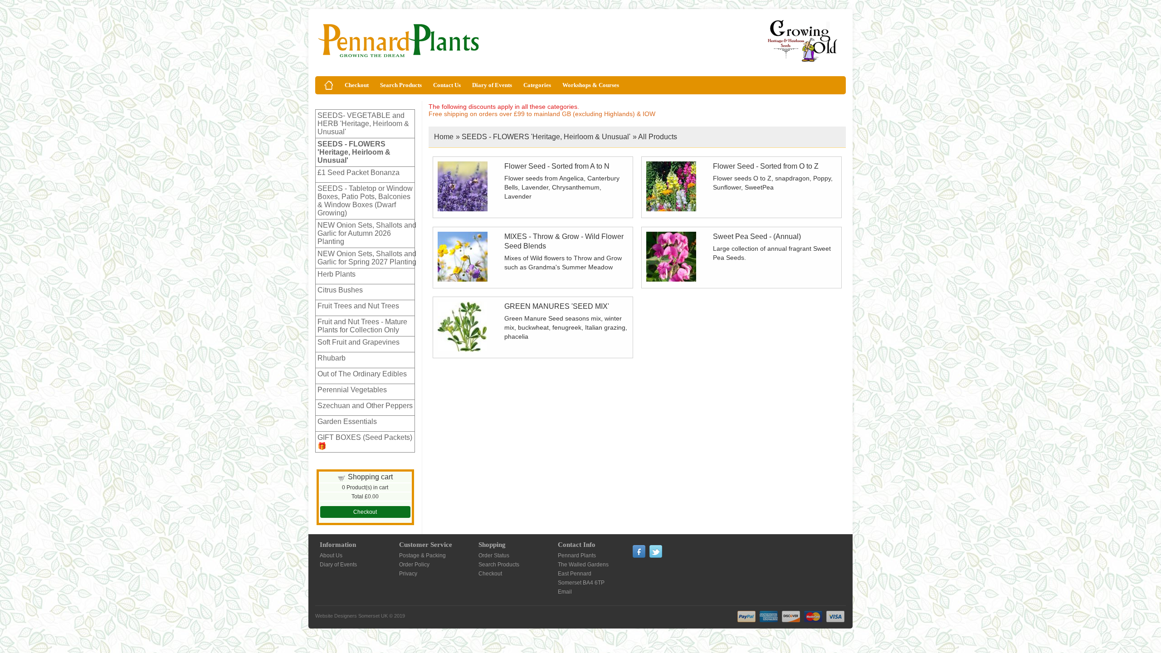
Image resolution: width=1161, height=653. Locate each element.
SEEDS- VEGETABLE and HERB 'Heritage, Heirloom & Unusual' (363, 124)
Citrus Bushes (340, 290)
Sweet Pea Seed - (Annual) (757, 236)
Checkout (357, 85)
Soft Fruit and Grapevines (358, 342)
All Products (657, 137)
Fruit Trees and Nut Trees (358, 306)
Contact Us (447, 85)
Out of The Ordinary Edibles (362, 374)
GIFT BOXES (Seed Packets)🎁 (364, 442)
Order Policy (414, 564)
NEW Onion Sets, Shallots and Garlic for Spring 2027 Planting (366, 258)
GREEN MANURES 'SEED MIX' (556, 306)
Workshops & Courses (590, 85)
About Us (331, 555)
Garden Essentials (347, 421)
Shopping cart (370, 477)
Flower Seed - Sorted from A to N (557, 166)
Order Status (493, 555)
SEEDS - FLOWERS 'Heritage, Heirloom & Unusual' (353, 152)
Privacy (408, 573)
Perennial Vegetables (352, 390)
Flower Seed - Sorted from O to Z (766, 166)
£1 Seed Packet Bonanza (358, 172)
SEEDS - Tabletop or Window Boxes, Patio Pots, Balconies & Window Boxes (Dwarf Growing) (365, 201)
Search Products (401, 85)
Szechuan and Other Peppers (365, 405)
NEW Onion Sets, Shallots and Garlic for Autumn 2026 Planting (366, 233)
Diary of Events (492, 85)
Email (565, 592)
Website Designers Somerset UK (351, 616)
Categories (537, 85)
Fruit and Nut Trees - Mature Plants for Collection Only (362, 326)
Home (444, 137)
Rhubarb (331, 358)
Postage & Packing (422, 555)
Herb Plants (336, 274)
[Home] (329, 85)
